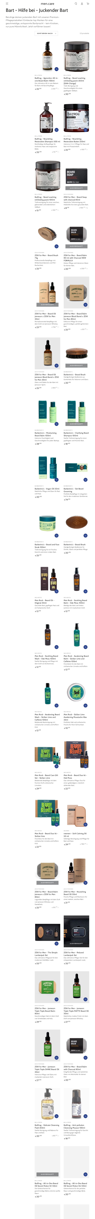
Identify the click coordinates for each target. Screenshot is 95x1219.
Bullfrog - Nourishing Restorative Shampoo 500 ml (47, 144)
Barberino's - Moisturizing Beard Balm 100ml (47, 436)
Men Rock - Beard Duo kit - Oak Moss (75, 780)
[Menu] (7, 3)
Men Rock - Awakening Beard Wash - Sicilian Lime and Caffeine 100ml (47, 720)
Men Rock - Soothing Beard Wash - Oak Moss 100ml (46, 659)
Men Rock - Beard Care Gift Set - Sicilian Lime (46, 780)
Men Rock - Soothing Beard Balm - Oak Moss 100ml (75, 604)
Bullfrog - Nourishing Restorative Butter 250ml (76, 142)
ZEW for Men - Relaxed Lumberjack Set (76, 956)
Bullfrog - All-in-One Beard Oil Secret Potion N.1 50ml (47, 1188)
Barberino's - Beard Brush (76, 376)
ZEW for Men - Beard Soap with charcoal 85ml (76, 201)
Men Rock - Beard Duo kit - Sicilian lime (47, 838)
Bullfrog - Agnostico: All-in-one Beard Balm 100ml (46, 81)
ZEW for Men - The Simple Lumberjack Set (46, 956)
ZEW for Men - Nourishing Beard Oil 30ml (75, 895)
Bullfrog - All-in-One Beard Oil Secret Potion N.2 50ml (75, 1187)
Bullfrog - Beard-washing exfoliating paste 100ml (47, 202)
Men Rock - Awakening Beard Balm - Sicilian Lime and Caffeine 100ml (76, 661)
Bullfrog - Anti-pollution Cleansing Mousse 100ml (76, 1130)
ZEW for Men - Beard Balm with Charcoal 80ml (76, 1072)
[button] (76, 3)
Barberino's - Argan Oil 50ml (47, 491)
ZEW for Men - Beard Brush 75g (46, 260)
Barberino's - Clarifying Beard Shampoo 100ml (76, 436)
